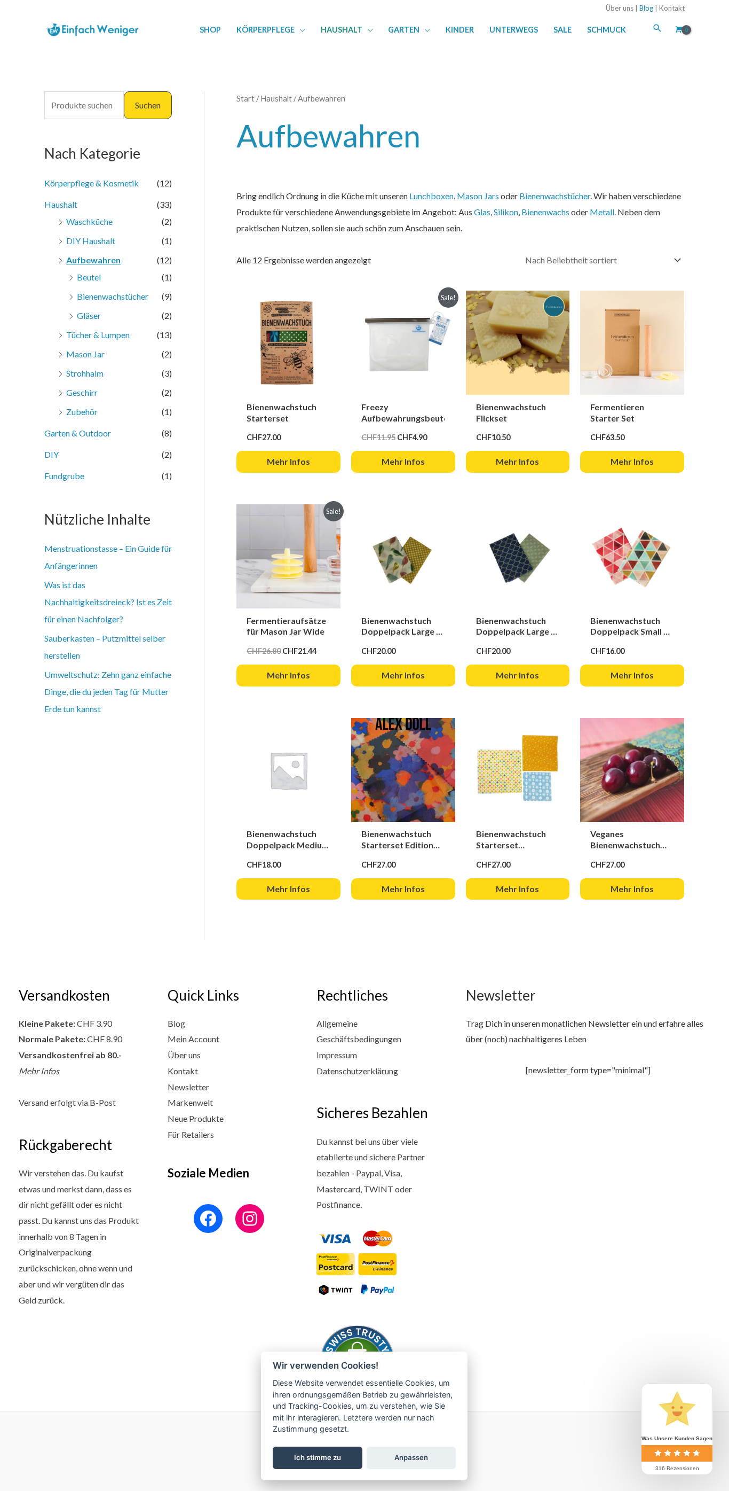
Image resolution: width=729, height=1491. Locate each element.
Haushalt (60, 204)
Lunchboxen (431, 196)
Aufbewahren (93, 260)
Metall (602, 212)
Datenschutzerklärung (357, 1071)
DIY (51, 454)
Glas (482, 212)
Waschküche (89, 221)
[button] (300, 29)
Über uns (619, 8)
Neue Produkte (196, 1118)
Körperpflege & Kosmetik (91, 183)
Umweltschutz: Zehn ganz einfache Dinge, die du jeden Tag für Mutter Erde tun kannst (107, 691)
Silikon (506, 212)
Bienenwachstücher (112, 296)
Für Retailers (191, 1134)
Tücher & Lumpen (98, 335)
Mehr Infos (39, 1071)
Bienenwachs (545, 212)
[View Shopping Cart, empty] (678, 29)
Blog (646, 8)
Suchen (148, 105)
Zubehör (82, 412)
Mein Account (193, 1039)
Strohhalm (85, 373)
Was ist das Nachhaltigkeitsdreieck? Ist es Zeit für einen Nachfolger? (108, 602)
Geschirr (82, 392)
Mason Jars (478, 196)
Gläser (89, 315)
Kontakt (672, 8)
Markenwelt (190, 1102)
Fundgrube (64, 476)
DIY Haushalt (90, 241)
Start (245, 98)
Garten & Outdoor (77, 433)
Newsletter (188, 1087)
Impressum (336, 1055)
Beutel (89, 277)
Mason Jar (85, 354)
